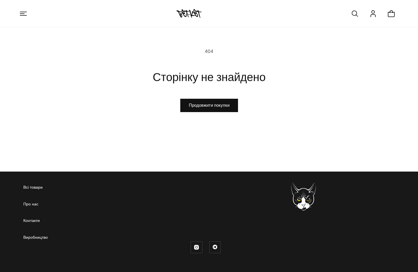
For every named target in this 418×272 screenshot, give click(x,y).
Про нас (30, 203)
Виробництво (35, 237)
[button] (23, 13)
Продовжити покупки (209, 105)
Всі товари (33, 187)
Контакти (31, 220)
